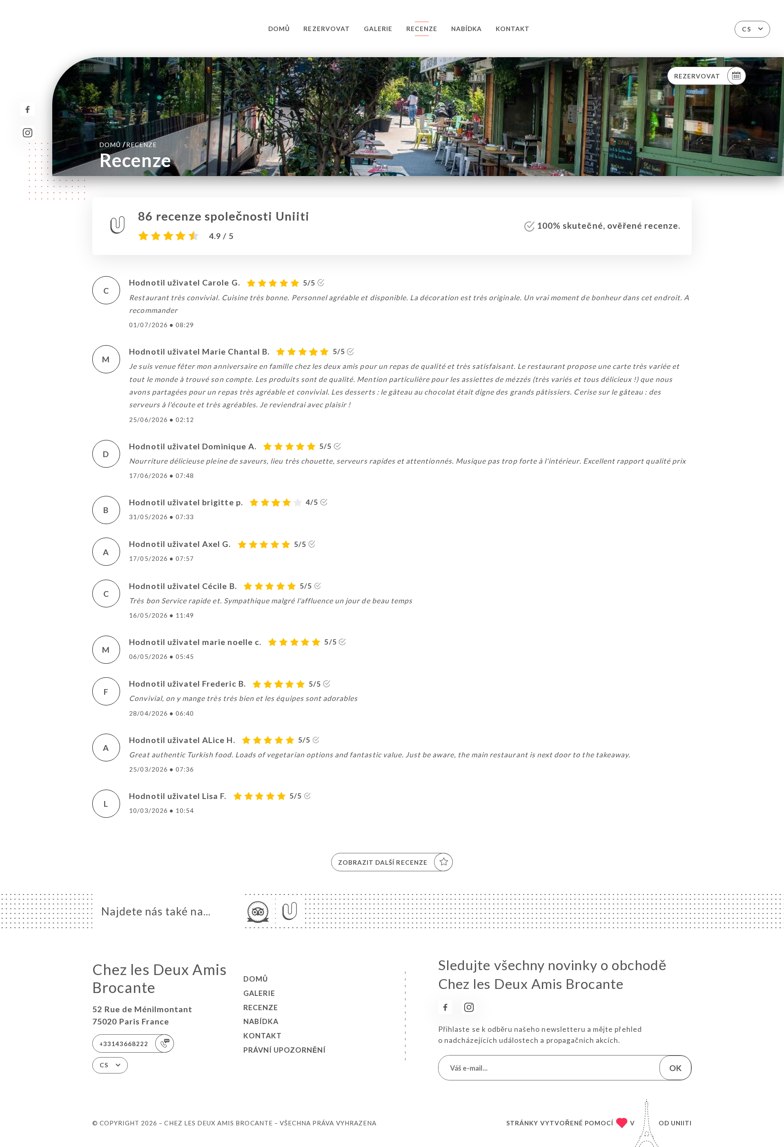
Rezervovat (326, 28)
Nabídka (466, 28)
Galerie (378, 28)
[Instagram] (27, 133)
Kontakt (513, 28)
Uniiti (681, 1123)
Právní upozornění (284, 1050)
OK (675, 1068)
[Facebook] (27, 110)
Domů (279, 28)
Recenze (421, 28)
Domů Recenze (128, 144)
